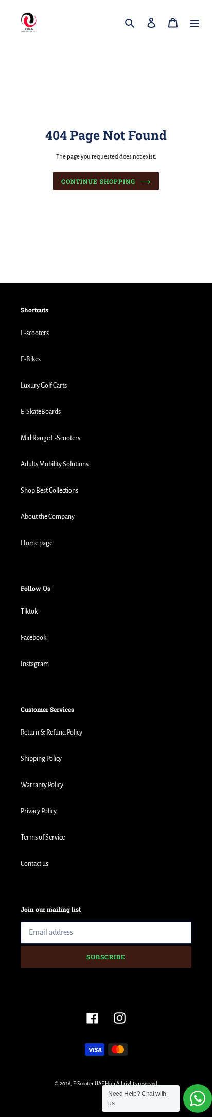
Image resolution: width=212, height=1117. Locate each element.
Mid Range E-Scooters (50, 438)
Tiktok (29, 611)
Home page (36, 543)
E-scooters (35, 333)
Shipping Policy (41, 758)
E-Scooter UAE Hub (94, 1083)
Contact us (34, 863)
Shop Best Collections (49, 490)
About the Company (48, 516)
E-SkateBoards (41, 411)
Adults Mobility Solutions (55, 464)
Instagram (35, 664)
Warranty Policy (42, 785)
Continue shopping (98, 181)
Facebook (33, 637)
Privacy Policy (39, 811)
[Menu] (194, 22)
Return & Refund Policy (51, 732)
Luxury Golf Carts (44, 385)
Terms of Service (43, 837)
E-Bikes (31, 359)
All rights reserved (136, 1083)
